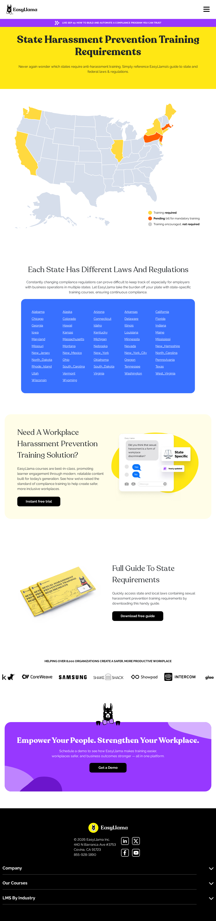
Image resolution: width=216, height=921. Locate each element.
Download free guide (138, 616)
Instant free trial (39, 501)
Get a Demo (108, 768)
